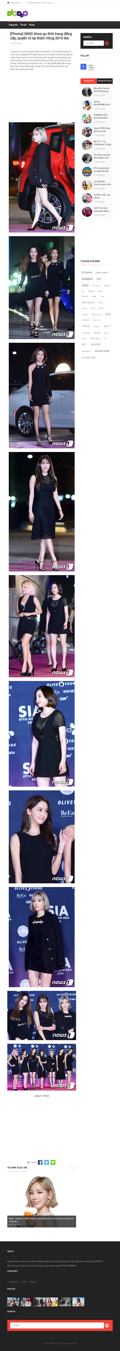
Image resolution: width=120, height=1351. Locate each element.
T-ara (102, 297)
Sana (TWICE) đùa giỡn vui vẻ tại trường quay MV (102, 131)
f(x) (83, 291)
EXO (99, 278)
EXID (94, 297)
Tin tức (23, 25)
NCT (84, 344)
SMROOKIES (95, 338)
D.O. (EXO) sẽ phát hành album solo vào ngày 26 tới (102, 158)
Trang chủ (13, 25)
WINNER (96, 344)
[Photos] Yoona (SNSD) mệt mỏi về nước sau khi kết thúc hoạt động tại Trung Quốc (41, 1220)
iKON (97, 332)
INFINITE (85, 297)
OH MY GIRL (89, 357)
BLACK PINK (102, 351)
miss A (91, 291)
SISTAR (85, 315)
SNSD (85, 285)
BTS (108, 314)
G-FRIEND (85, 320)
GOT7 (107, 326)
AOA (93, 308)
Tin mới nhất (89, 81)
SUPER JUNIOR (102, 273)
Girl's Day (96, 286)
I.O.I (105, 338)
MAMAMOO (86, 351)
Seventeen (86, 333)
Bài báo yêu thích (105, 81)
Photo (32, 25)
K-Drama (87, 272)
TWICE (86, 326)
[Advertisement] (78, 12)
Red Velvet (88, 302)
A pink (100, 291)
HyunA (84, 308)
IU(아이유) (97, 320)
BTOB (100, 303)
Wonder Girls (97, 315)
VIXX (106, 333)
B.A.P (84, 338)
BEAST (101, 308)
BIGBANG (87, 278)
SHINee (107, 286)
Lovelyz (97, 327)
